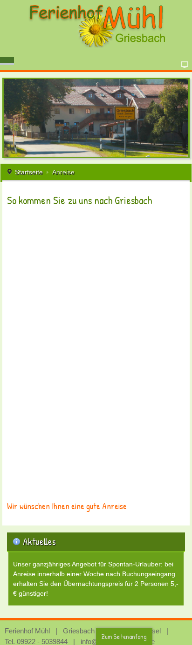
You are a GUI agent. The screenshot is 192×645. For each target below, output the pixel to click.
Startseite (29, 172)
